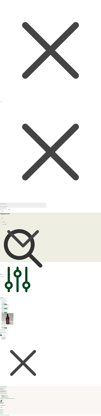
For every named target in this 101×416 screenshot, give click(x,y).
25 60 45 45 (3, 391)
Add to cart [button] (5, 304)
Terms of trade (3, 396)
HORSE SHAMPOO (4, 327)
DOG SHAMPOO (4, 303)
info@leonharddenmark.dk (3, 390)
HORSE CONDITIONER (5, 307)
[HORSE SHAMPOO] (7, 324)
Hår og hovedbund (4, 337)
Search (9, 209)
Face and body (3, 338)
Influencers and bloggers (5, 395)
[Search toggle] (0, 208)
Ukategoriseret (3, 302)
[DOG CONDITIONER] (5, 309)
